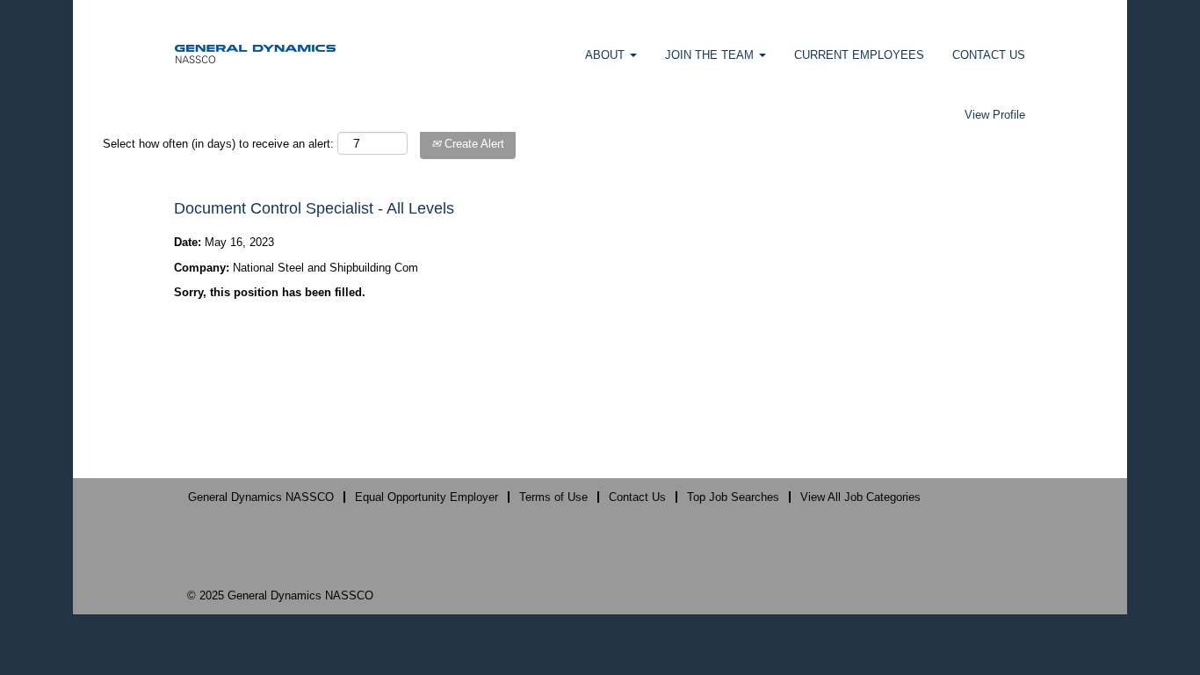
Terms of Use (553, 497)
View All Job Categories (860, 497)
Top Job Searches (733, 497)
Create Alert (472, 143)
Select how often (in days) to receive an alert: (218, 143)
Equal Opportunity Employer (426, 497)
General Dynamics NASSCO (261, 497)
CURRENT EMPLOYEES (859, 55)
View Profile (995, 114)
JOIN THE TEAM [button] (711, 55)
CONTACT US (988, 55)
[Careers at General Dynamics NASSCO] (255, 53)
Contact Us (637, 497)
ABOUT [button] (606, 55)
